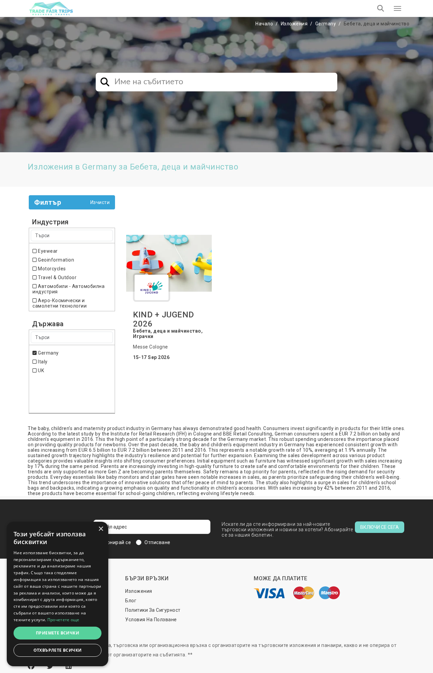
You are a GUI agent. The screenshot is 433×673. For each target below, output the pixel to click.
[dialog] (57, 594)
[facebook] (32, 666)
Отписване (157, 542)
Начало (264, 23)
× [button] (100, 529)
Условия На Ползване (151, 619)
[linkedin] (69, 666)
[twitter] (51, 666)
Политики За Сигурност (153, 610)
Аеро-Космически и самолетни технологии (59, 303)
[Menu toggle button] (397, 8)
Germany (325, 23)
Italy (42, 361)
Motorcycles (51, 268)
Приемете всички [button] (57, 633)
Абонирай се (116, 542)
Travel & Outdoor (56, 277)
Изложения (294, 23)
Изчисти (100, 202)
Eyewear (47, 251)
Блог (130, 600)
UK (40, 370)
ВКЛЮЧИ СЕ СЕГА (379, 527)
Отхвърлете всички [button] (57, 650)
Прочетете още (63, 620)
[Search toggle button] (380, 8)
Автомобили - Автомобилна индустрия (68, 289)
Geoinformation (55, 260)
